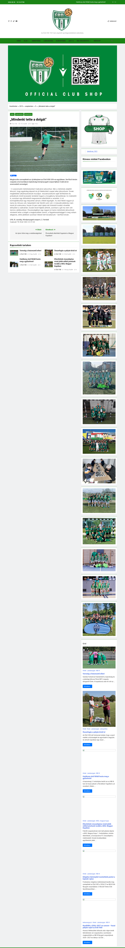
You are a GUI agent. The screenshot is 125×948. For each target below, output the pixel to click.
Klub (26, 41)
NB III (98, 671)
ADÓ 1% (71, 41)
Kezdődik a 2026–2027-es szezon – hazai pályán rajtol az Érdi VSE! (99, 927)
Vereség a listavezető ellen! (30, 251)
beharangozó (87, 922)
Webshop (97, 41)
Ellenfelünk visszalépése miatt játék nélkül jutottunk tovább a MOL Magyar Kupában (78, 2)
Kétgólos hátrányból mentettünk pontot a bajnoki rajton (99, 878)
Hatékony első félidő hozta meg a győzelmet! (96, 777)
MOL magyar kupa (102, 821)
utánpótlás (28, 114)
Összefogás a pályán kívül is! (65, 251)
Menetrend (36, 41)
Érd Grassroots (83, 41)
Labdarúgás (48, 41)
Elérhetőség (61, 41)
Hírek (19, 41)
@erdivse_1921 (92, 151)
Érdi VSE (14, 124)
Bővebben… (87, 686)
